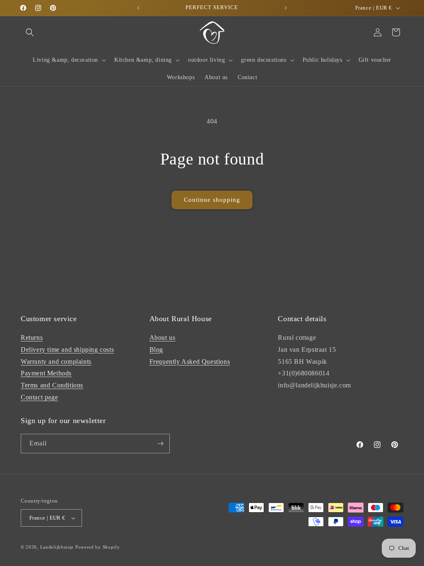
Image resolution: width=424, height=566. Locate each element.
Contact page (39, 397)
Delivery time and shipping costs (67, 349)
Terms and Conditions (52, 385)
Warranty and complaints (56, 361)
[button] (30, 32)
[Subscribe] (160, 443)
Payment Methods (46, 373)
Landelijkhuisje (57, 546)
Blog (156, 349)
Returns (32, 337)
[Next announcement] (286, 8)
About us (162, 337)
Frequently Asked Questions (189, 361)
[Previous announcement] (138, 8)
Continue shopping (212, 199)
